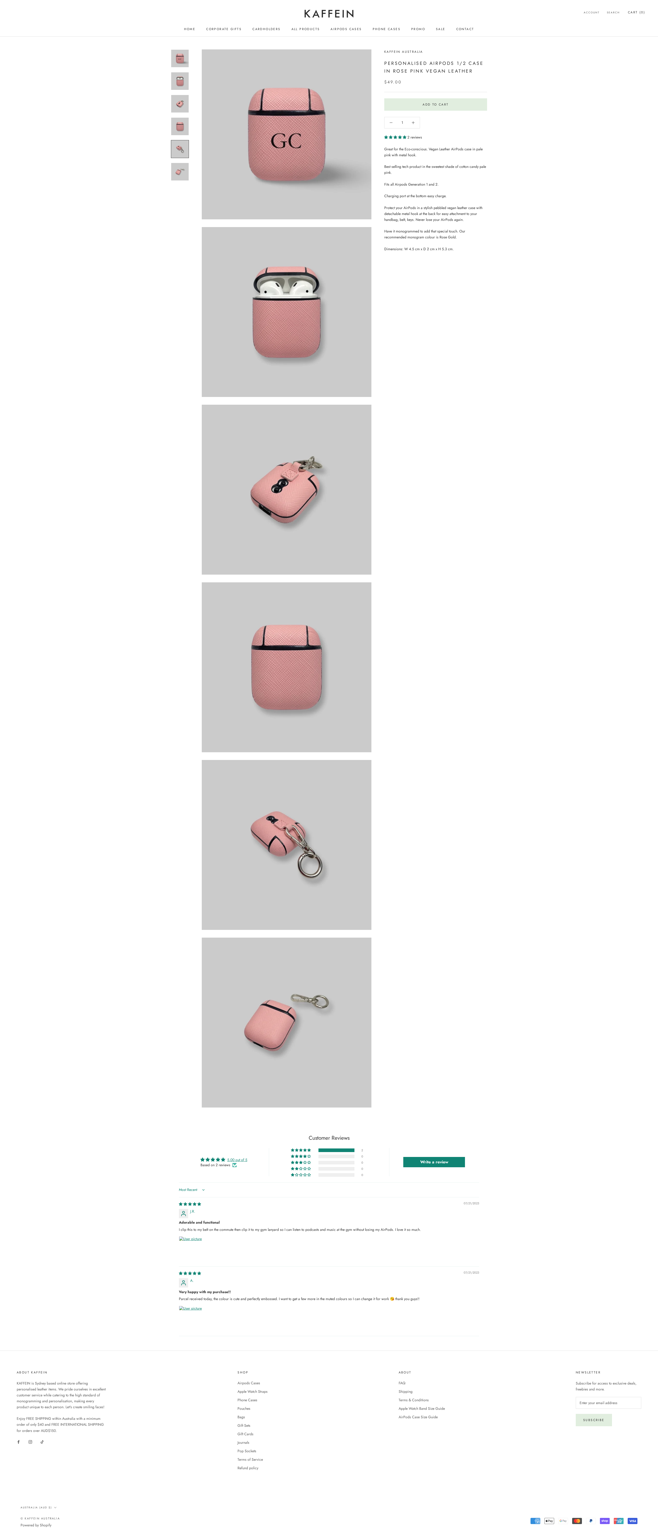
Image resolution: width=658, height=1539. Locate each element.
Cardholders (266, 29)
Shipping (406, 1391)
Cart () (636, 12)
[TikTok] (42, 1442)
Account (592, 12)
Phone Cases (386, 29)
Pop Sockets (246, 1451)
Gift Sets (243, 1425)
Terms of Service (250, 1459)
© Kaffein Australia (40, 1518)
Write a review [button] (434, 1162)
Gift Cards (245, 1434)
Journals (243, 1442)
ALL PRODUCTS (305, 29)
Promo (418, 29)
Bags (241, 1417)
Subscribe (594, 1420)
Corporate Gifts (224, 29)
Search (613, 12)
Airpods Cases (346, 29)
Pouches (243, 1408)
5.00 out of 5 (237, 1159)
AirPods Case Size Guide (418, 1417)
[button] (395, 137)
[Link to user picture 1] (191, 1248)
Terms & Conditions (414, 1400)
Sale (440, 29)
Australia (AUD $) (36, 1507)
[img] (190, 1204)
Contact (465, 29)
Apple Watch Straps (252, 1391)
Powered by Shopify (36, 1525)
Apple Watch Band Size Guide (422, 1408)
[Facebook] (18, 1442)
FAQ (402, 1383)
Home (190, 29)
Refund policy (247, 1468)
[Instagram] (30, 1442)
